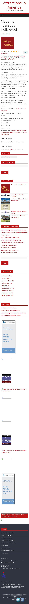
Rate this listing (5, 53)
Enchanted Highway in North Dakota (18, 212)
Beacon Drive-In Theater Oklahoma (17, 195)
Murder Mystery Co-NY (7, 295)
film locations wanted (6, 561)
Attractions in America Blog (8, 540)
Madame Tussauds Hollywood (14, 132)
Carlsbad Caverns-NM (7, 293)
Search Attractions (5, 548)
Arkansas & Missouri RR (8, 281)
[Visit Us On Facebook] (22, 599)
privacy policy (4, 582)
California (16, 56)
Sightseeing (7, 58)
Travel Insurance (5, 553)
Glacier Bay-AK (5, 285)
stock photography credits (7, 562)
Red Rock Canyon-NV (7, 283)
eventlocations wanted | (19, 561)
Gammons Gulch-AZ (7, 276)
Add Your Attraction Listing (7, 533)
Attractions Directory (6, 535)
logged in (10, 142)
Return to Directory (6, 33)
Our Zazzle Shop (5, 566)
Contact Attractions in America (8, 543)
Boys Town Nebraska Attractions (10, 237)
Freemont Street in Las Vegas (9, 252)
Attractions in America (14, 5)
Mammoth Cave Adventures (8, 247)
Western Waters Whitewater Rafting (11, 240)
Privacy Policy (4, 545)
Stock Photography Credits (7, 550)
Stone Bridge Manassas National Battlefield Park (14, 232)
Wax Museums (11, 59)
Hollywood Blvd (15, 130)
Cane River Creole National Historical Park (18, 216)
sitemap (11, 582)
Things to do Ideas (15, 58)
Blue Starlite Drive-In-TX (8, 288)
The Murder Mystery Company (9, 245)
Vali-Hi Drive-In (5, 235)
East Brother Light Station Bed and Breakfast (19, 199)
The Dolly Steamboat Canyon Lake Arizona (12, 242)
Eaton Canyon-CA (6, 278)
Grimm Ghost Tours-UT (7, 290)
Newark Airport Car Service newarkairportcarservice (11, 585)
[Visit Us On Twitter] (18, 599)
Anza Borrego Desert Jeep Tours (9, 250)
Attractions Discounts (6, 538)
